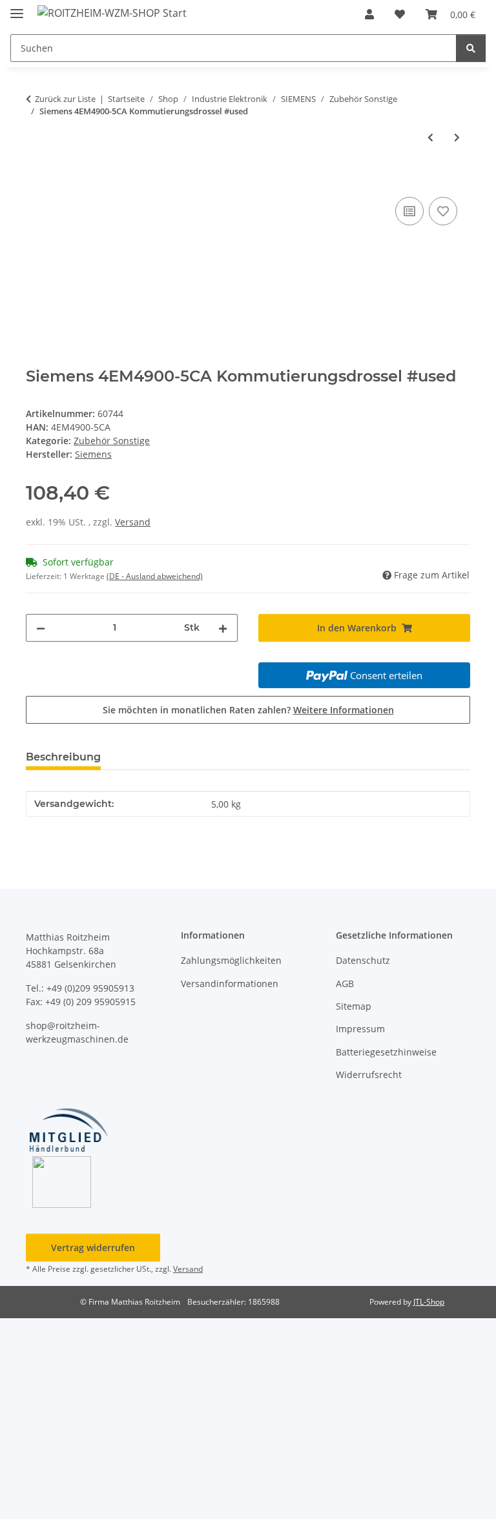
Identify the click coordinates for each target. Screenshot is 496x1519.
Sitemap (353, 1006)
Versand (132, 522)
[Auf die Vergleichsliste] (409, 211)
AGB (345, 983)
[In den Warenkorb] (36, 179)
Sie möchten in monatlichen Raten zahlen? (248, 710)
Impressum (360, 1029)
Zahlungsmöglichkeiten (231, 960)
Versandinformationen (229, 983)
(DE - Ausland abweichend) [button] (155, 576)
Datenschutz (363, 960)
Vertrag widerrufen (93, 1247)
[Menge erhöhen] (223, 628)
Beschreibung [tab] (63, 757)
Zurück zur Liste (65, 99)
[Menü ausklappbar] (16, 8)
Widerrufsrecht (369, 1074)
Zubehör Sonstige (112, 440)
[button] (369, 14)
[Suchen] (471, 48)
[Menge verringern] (40, 628)
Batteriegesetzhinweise (386, 1052)
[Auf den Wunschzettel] (443, 211)
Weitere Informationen (343, 710)
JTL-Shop (428, 1301)
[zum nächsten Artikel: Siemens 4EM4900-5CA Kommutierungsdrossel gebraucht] (457, 137)
